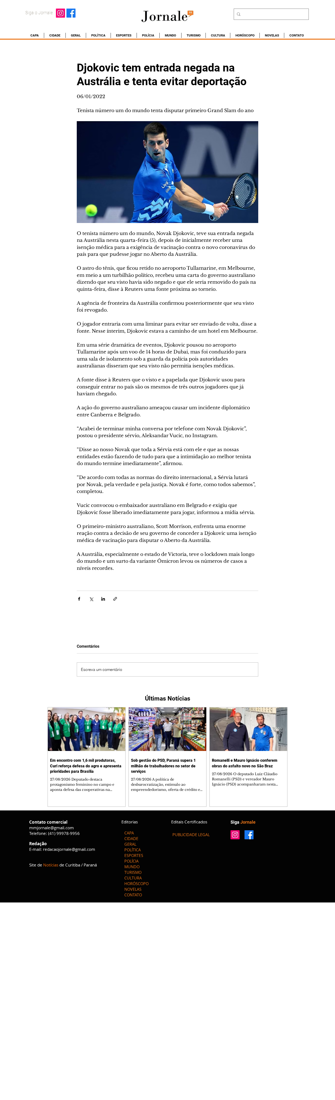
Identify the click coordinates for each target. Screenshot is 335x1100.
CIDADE (131, 838)
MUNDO (132, 866)
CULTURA (133, 878)
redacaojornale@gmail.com (69, 849)
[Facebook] (71, 13)
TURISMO (133, 872)
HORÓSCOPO (136, 883)
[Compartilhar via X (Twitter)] (91, 599)
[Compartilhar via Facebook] (79, 599)
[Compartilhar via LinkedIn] (103, 599)
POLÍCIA (131, 861)
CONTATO (133, 895)
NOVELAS (133, 889)
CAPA (129, 833)
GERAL (130, 844)
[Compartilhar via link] (115, 599)
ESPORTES (133, 855)
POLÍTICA (132, 850)
